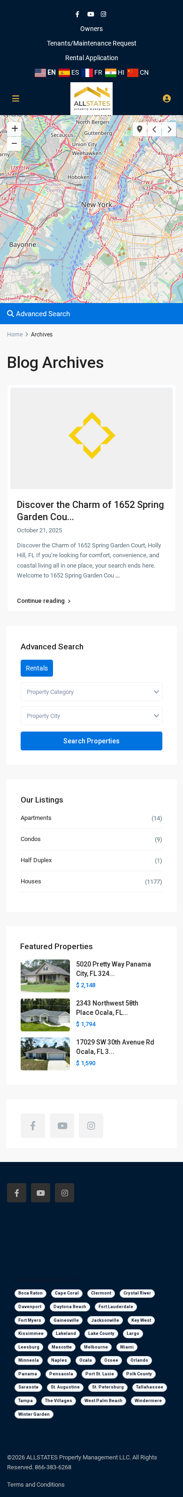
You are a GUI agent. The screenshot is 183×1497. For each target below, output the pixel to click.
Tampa (25, 1400)
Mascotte (62, 1347)
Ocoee (111, 1360)
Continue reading (41, 601)
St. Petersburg (108, 1387)
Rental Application (91, 58)
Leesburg (28, 1347)
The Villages (58, 1400)
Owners (91, 28)
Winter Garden (34, 1414)
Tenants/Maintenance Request (92, 43)
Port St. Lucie (99, 1374)
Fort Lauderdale (116, 1306)
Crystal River (137, 1293)
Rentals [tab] (37, 668)
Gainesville (66, 1320)
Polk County (139, 1374)
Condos (31, 838)
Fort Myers (29, 1320)
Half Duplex (36, 860)
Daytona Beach (69, 1306)
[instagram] (104, 14)
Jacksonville (105, 1320)
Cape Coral (67, 1293)
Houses (31, 881)
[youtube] (91, 14)
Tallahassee (149, 1387)
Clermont (101, 1293)
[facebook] (78, 14)
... (117, 575)
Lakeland (66, 1333)
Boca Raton (30, 1293)
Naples (59, 1360)
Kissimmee (31, 1333)
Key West (141, 1320)
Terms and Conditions (36, 1484)
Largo (133, 1333)
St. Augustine (65, 1387)
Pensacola (61, 1374)
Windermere (148, 1400)
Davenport (29, 1306)
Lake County (101, 1333)
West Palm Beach (103, 1400)
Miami (127, 1347)
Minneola (28, 1360)
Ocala (85, 1360)
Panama (27, 1374)
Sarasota (28, 1387)
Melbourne (96, 1347)
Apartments (36, 817)
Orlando (139, 1360)
